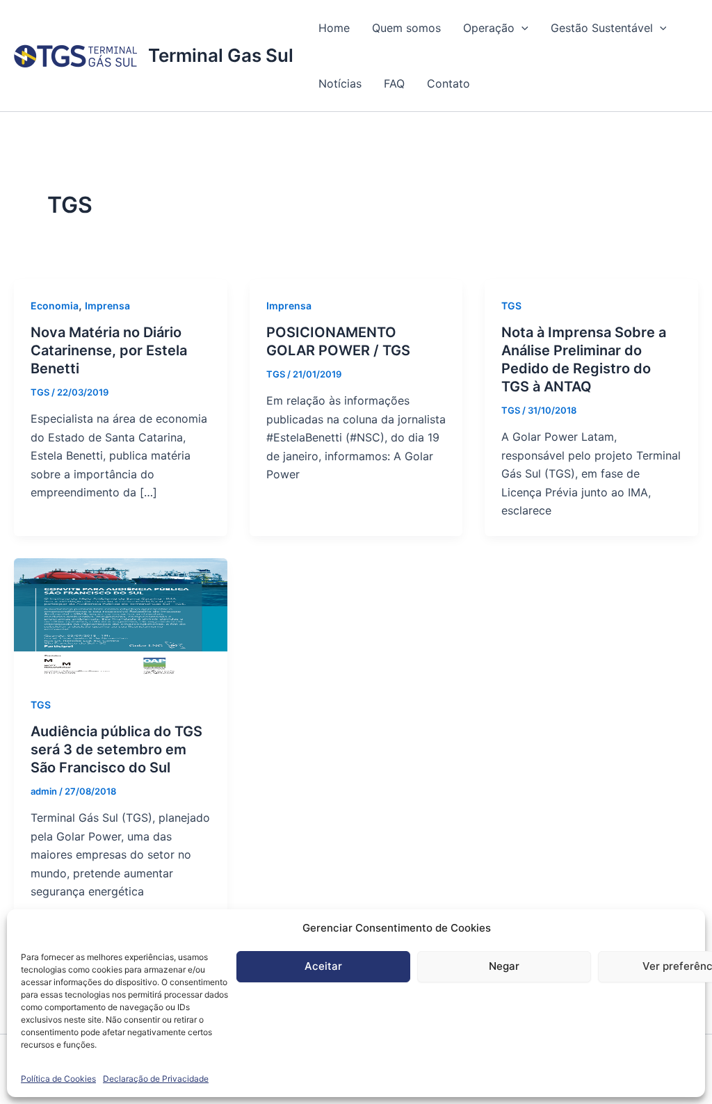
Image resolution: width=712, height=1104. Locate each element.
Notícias (340, 83)
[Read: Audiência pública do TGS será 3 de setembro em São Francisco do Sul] (120, 617)
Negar (504, 966)
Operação (489, 28)
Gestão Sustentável (602, 28)
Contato (448, 83)
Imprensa (107, 305)
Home (334, 28)
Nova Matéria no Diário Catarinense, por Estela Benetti (109, 350)
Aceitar (323, 966)
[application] (521, 28)
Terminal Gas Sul (220, 55)
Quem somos (406, 28)
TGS (511, 305)
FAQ (394, 83)
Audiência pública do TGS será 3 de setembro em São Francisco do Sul (116, 749)
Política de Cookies (58, 1078)
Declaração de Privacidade (156, 1078)
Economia (55, 305)
